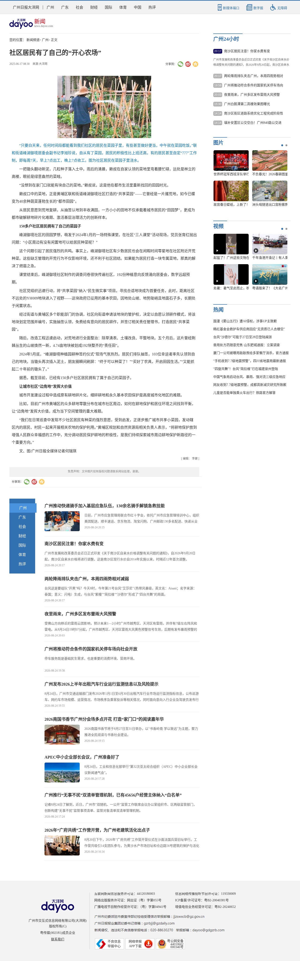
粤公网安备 (175, 941)
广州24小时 (226, 39)
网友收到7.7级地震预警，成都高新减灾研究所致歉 (249, 385)
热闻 (218, 310)
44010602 (177, 944)
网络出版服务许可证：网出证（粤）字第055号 (127, 900)
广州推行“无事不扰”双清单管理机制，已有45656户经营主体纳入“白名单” (113, 795)
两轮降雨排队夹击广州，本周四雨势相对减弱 (87, 579)
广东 (65, 7)
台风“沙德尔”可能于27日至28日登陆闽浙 (242, 337)
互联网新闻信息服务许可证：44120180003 (124, 893)
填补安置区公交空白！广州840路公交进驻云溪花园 (252, 123)
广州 (50, 7)
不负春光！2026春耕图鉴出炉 (217, 174)
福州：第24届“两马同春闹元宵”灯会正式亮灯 (267, 174)
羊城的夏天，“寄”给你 (275, 257)
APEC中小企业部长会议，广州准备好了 (82, 757)
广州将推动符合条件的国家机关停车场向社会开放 (91, 649)
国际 (108, 7)
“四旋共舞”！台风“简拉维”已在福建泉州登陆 (245, 369)
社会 (79, 7)
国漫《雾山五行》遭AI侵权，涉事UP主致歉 (245, 321)
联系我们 (57, 939)
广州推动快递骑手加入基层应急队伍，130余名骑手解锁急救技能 (105, 506)
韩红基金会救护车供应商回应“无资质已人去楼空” (249, 329)
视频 (218, 226)
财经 (94, 7)
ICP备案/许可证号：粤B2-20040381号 (202, 900)
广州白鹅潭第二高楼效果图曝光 (247, 104)
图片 (218, 143)
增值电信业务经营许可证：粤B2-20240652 (205, 907)
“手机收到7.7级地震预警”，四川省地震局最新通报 (249, 361)
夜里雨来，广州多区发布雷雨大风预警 (80, 614)
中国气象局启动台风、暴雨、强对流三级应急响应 (249, 377)
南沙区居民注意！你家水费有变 (74, 543)
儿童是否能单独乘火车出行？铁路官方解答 (244, 393)
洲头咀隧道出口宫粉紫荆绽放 (217, 204)
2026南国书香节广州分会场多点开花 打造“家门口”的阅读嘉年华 (104, 719)
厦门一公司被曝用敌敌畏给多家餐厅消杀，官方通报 (251, 353)
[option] (216, 264)
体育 (123, 7)
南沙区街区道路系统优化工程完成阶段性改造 (253, 114)
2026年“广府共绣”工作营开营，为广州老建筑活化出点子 (97, 830)
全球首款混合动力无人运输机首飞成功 (262, 204)
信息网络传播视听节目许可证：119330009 (205, 893)
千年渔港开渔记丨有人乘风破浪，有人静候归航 (253, 257)
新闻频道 (33, 40)
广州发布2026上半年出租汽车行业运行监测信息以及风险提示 (101, 684)
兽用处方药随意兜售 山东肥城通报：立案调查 (246, 345)
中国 (137, 7)
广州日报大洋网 (26, 7)
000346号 (177, 947)
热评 (152, 7)
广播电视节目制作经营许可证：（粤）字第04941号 (130, 907)
